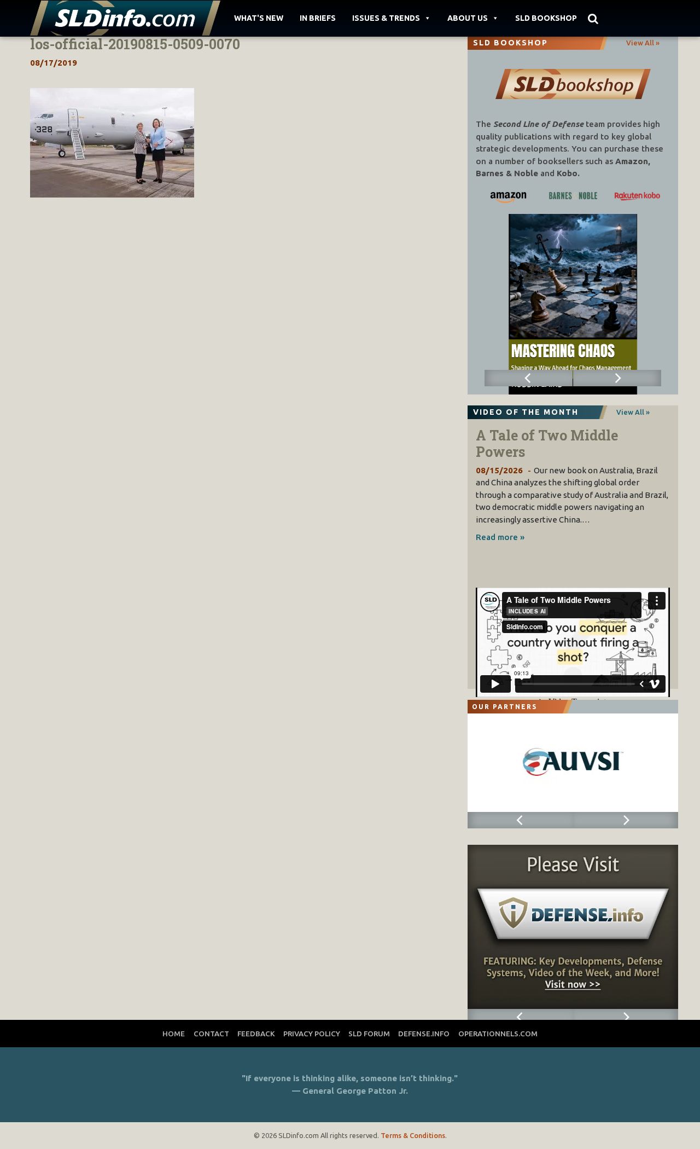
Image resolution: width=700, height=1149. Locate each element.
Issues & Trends (386, 18)
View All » (643, 43)
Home (173, 1033)
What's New (258, 18)
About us (467, 18)
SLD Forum (369, 1033)
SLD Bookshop (546, 18)
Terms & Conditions (413, 1135)
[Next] (617, 378)
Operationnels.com (498, 1033)
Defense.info (424, 1033)
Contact (211, 1033)
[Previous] (529, 378)
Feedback (256, 1033)
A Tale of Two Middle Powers (547, 443)
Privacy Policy (311, 1033)
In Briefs (318, 18)
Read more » (500, 537)
